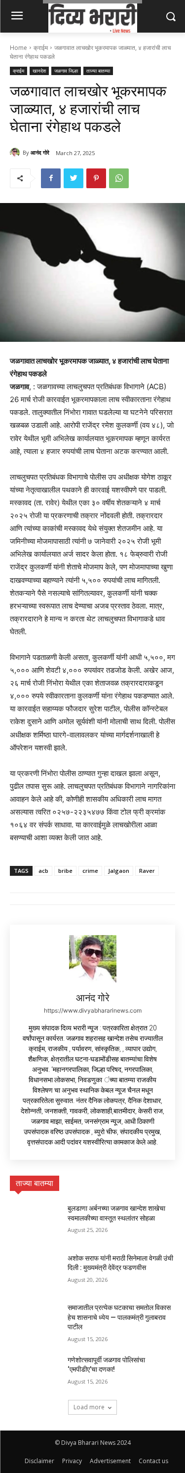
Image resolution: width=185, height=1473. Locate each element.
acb (43, 870)
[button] (170, 16)
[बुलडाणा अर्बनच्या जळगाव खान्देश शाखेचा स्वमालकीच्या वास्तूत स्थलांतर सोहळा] (35, 1221)
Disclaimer (39, 1461)
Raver (147, 870)
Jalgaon (118, 870)
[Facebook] (51, 178)
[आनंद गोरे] (16, 153)
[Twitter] (73, 178)
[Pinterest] (96, 178)
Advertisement (110, 1461)
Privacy (72, 1461)
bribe (65, 870)
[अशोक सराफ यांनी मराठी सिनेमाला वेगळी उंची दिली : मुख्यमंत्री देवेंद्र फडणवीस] (35, 1271)
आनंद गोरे (40, 152)
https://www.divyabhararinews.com (93, 1010)
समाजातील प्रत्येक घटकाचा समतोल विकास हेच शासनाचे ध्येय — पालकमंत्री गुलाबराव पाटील (119, 1317)
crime (90, 870)
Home (18, 47)
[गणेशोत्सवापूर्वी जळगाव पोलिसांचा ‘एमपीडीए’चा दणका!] (35, 1372)
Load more (89, 1407)
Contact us (153, 1461)
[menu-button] (16, 16)
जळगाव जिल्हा (66, 70)
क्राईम (41, 47)
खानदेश (39, 70)
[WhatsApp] (119, 178)
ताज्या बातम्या (98, 70)
